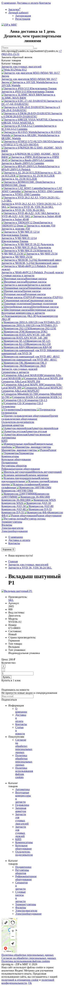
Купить (6, 677)
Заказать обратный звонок (16, 57)
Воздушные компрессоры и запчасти (23, 312)
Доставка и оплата (27, 2)
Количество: (8, 662)
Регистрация (22, 18)
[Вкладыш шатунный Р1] (16, 591)
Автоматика (8, 437)
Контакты (45, 2)
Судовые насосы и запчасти (17, 275)
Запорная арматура (12, 425)
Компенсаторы (10, 456)
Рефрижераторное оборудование (20, 468)
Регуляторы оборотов (14, 465)
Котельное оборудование (16, 459)
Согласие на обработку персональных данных (23, 746)
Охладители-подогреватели (17, 422)
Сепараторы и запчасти (15, 372)
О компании (8, 2)
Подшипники (9, 462)
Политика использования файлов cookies (25, 961)
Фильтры (6, 524)
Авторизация (23, 15)
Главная (13, 561)
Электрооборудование (14, 531)
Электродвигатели (12, 528)
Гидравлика (8, 406)
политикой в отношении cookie (19, 979)
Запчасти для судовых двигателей (21, 66)
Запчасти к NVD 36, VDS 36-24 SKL (30, 567)
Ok (30, 982)
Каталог (11, 63)
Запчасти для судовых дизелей (19, 369)
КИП (4, 440)
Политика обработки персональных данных (23, 760)
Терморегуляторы (11, 521)
